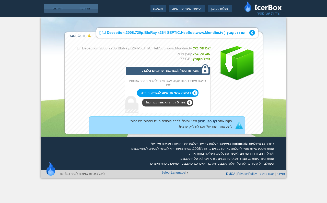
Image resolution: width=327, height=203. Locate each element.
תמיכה (158, 8)
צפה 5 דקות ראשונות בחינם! (165, 102)
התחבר (85, 8)
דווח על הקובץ (78, 35)
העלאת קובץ (220, 8)
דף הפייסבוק (207, 121)
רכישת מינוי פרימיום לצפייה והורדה (166, 92)
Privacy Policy (247, 174)
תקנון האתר (266, 174)
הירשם (57, 8)
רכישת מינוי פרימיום (186, 8)
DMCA (230, 174)
